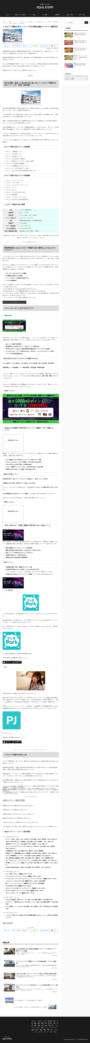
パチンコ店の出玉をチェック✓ (30, 241)
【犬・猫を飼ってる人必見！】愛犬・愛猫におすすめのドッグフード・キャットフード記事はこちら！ (30, 826)
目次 (29, 75)
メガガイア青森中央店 (8, 923)
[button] (86, 22)
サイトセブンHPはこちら (31, 796)
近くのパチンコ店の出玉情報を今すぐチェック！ (14, 302)
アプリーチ (24, 657)
